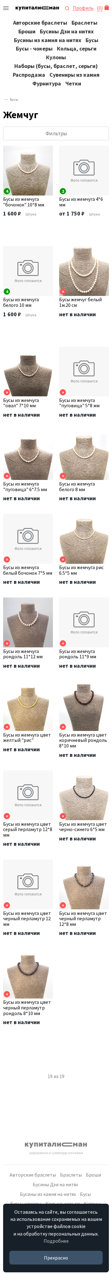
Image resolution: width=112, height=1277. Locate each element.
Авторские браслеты (40, 22)
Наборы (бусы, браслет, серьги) (56, 66)
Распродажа (29, 74)
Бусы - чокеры (34, 48)
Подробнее (56, 1241)
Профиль (83, 8)
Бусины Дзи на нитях (67, 31)
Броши (26, 31)
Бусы (92, 40)
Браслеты (84, 22)
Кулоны (56, 57)
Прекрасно (56, 1258)
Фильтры (56, 133)
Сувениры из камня (74, 74)
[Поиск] (67, 7)
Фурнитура (46, 83)
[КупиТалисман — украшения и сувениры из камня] (6, 8)
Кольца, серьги (76, 48)
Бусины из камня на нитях (47, 40)
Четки (73, 83)
